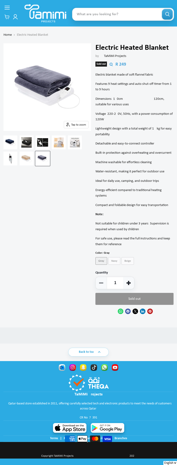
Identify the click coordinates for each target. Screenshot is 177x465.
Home (7, 35)
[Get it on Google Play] (107, 428)
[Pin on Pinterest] (150, 311)
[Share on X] (135, 311)
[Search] (167, 14)
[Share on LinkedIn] (142, 311)
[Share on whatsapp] (120, 311)
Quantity (101, 272)
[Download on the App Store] (69, 428)
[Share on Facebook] (128, 311)
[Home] (45, 13)
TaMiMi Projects (115, 56)
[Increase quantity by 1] (128, 283)
